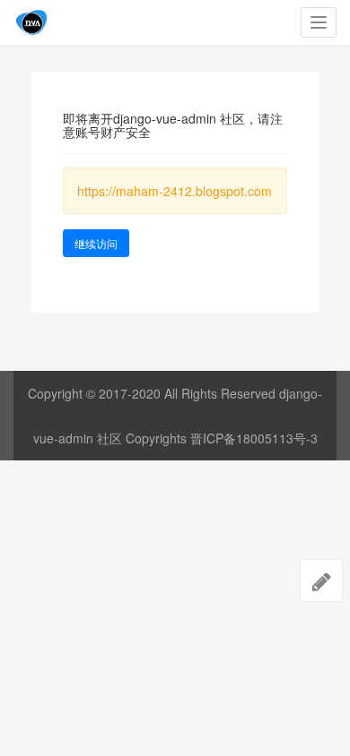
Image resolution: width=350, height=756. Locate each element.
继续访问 (96, 243)
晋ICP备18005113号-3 (254, 438)
